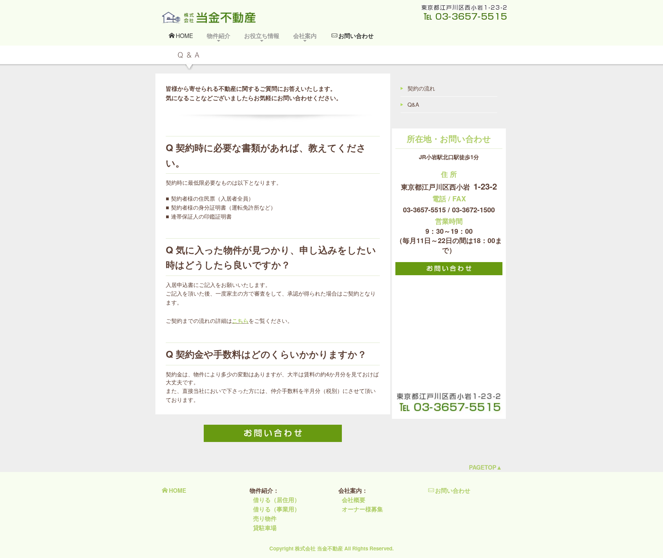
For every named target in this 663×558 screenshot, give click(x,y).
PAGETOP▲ (485, 467)
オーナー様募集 (362, 509)
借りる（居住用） (276, 500)
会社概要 (353, 500)
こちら (240, 321)
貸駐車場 (265, 527)
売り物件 (265, 518)
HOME (184, 35)
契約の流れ (421, 88)
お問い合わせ (356, 35)
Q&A (413, 104)
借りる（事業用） (276, 509)
